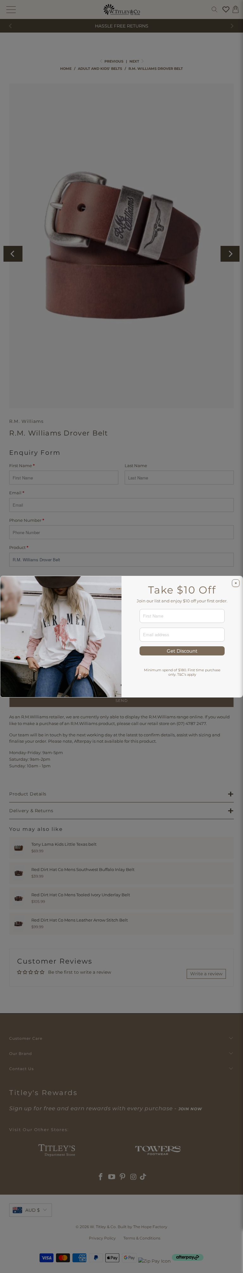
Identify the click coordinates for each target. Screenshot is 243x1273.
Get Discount (182, 651)
